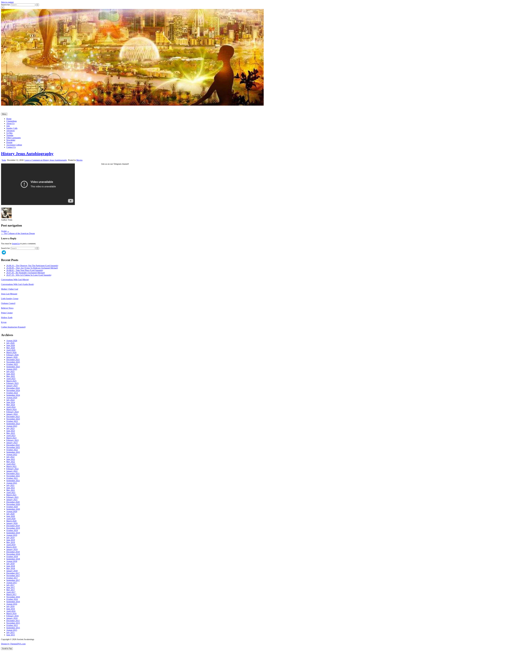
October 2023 (12, 421)
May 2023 (10, 433)
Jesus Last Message (9, 294)
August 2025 (11, 369)
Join (8, 126)
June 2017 (10, 587)
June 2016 (10, 609)
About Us (10, 123)
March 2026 (11, 352)
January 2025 (12, 386)
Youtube (9, 135)
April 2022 (10, 464)
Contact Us (11, 147)
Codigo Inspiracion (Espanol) (13, 327)
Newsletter (10, 140)
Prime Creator (7, 313)
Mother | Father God (9, 289)
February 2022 (12, 469)
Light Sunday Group (9, 298)
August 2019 (11, 535)
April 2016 (10, 611)
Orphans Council (8, 303)
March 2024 (11, 409)
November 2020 (13, 504)
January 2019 (12, 549)
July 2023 (10, 428)
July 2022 (10, 457)
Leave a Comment (46, 160)
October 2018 (12, 556)
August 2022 (11, 454)
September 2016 (13, 602)
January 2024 (12, 414)
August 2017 (11, 583)
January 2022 (12, 471)
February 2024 (12, 412)
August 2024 (11, 397)
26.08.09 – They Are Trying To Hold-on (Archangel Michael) (32, 268)
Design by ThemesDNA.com (13, 644)
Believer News (7, 308)
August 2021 (11, 483)
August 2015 (11, 630)
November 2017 (13, 575)
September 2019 (13, 533)
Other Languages (13, 138)
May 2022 (10, 461)
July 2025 (10, 371)
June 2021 (10, 488)
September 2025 (13, 367)
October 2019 (12, 530)
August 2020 (11, 511)
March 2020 (11, 521)
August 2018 (11, 561)
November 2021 (13, 476)
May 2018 (10, 568)
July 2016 (10, 606)
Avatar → (5, 231)
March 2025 (11, 381)
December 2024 (13, 388)
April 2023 (10, 435)
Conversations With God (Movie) (15, 279)
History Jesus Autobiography (27, 153)
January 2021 (12, 499)
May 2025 (10, 376)
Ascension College (14, 145)
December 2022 (13, 445)
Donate (9, 142)
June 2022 (10, 459)
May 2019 (10, 542)
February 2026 (12, 355)
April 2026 (10, 350)
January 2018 (12, 571)
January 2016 (12, 618)
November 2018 (13, 554)
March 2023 (11, 438)
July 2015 (10, 632)
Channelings (11, 121)
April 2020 (10, 518)
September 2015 (13, 628)
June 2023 (10, 431)
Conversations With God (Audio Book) (17, 284)
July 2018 (10, 564)
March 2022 (11, 466)
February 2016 (12, 616)
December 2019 (13, 526)
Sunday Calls (11, 128)
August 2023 (11, 426)
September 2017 (13, 580)
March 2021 (11, 495)
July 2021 (10, 485)
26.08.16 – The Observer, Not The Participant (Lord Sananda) (32, 265)
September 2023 (13, 424)
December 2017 (13, 573)
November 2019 (13, 528)
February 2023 (12, 440)
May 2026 (10, 348)
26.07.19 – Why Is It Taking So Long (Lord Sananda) (28, 275)
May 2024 (10, 405)
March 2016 (11, 613)
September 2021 (13, 480)
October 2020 (12, 507)
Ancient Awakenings (9, 109)
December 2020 (13, 502)
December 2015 (13, 620)
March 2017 (11, 594)
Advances (10, 130)
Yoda (4, 160)
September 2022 (13, 452)
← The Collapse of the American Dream (18, 233)
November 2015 (13, 623)
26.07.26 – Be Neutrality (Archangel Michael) (25, 273)
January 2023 (12, 443)
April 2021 (10, 492)
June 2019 (10, 540)
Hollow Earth (6, 317)
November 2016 (13, 597)
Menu (4, 114)
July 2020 (10, 514)
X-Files (9, 133)
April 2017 (10, 592)
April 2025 (10, 378)
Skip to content (7, 2)
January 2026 (12, 357)
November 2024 (13, 390)
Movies (79, 160)
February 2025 (12, 383)
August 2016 (11, 604)
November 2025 (13, 362)
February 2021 (12, 497)
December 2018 (13, 552)
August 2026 (11, 340)
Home (8, 119)
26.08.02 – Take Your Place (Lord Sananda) (24, 270)
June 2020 (10, 516)
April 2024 (10, 407)
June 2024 (10, 402)
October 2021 (12, 478)
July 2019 (10, 537)
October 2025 (12, 364)
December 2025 (13, 359)
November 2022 (13, 447)
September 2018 (13, 559)
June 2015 (10, 635)
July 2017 (10, 585)
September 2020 (13, 509)
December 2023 (13, 416)
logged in (16, 243)
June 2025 (10, 374)
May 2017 (10, 590)
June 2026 (10, 345)
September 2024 (13, 395)
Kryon (3, 322)
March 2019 (11, 547)
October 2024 (12, 393)
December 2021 (13, 473)
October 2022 (12, 450)
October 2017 (12, 578)
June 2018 (10, 566)
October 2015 (12, 625)
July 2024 (10, 400)
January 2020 (12, 523)
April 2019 (10, 545)
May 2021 (10, 490)
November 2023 (13, 419)
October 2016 (12, 599)
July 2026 (10, 343)
